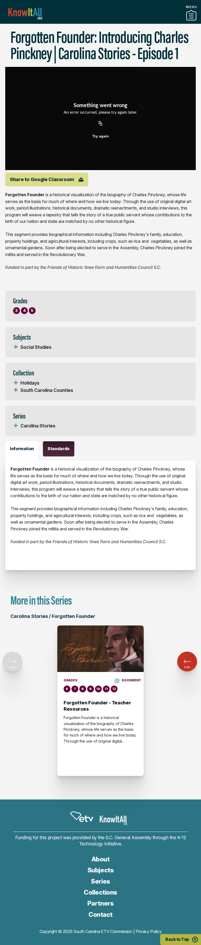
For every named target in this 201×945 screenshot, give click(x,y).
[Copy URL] (100, 123)
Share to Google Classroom (42, 179)
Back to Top (177, 939)
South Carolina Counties (46, 390)
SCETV (81, 817)
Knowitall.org (25, 14)
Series (100, 881)
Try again (100, 136)
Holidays (30, 383)
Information (22, 448)
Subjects (100, 870)
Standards (59, 448)
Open (15, 347)
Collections (100, 892)
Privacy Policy (149, 931)
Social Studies (36, 347)
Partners (100, 21)
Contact (100, 914)
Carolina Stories (37, 425)
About (101, 859)
